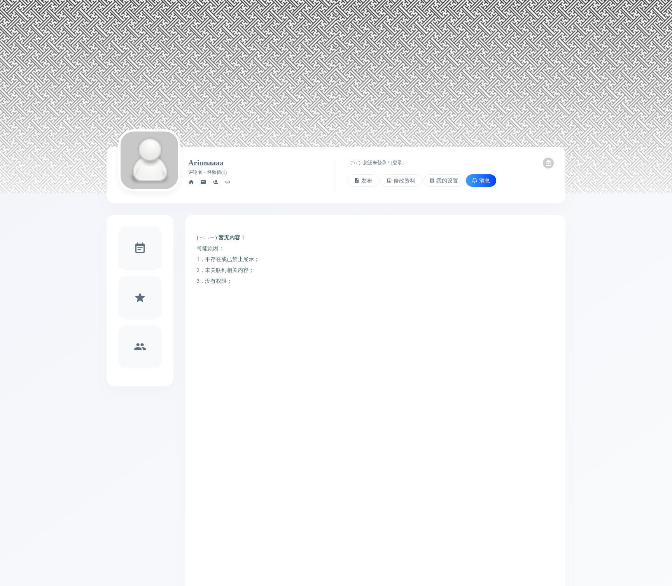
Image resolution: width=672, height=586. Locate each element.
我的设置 (447, 180)
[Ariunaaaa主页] (191, 182)
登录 (397, 162)
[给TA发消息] (203, 182)
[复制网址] (227, 182)
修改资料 (404, 180)
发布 (366, 180)
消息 (484, 180)
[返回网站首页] (548, 163)
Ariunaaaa (206, 162)
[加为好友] (215, 182)
